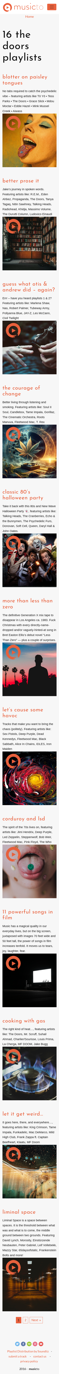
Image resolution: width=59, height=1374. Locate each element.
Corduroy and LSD (23, 819)
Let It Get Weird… (22, 1114)
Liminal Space (19, 1212)
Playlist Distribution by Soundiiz (28, 1351)
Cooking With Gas (23, 1021)
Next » (36, 1320)
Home (29, 16)
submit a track (18, 1356)
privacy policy (29, 1361)
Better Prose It (20, 181)
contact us (39, 1356)
